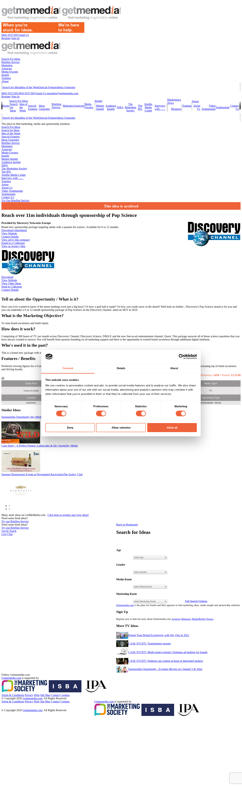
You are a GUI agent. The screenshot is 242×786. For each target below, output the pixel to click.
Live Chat (7, 534)
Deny (70, 427)
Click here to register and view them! (68, 514)
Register (6, 96)
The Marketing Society (130, 107)
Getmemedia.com (125, 605)
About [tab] (174, 368)
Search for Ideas (11, 87)
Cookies (65, 695)
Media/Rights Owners (202, 619)
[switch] (101, 413)
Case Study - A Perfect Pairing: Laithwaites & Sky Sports (39, 445)
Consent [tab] (68, 368)
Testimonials (222, 107)
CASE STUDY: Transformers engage (149, 643)
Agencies (6, 68)
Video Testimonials (208, 107)
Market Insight (100, 107)
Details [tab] (121, 368)
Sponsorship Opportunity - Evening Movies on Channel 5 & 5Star (165, 669)
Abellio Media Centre (148, 107)
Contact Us (7, 197)
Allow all (172, 427)
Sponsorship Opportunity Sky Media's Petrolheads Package (40, 416)
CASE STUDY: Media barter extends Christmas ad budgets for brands (167, 652)
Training (6, 78)
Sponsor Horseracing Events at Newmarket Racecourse (42, 474)
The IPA (140, 107)
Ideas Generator (66, 87)
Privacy (29, 695)
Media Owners (9, 71)
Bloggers (176, 108)
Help (37, 695)
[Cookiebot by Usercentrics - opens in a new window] (181, 356)
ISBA (120, 107)
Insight (5, 74)
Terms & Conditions (12, 695)
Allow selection (121, 427)
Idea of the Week (29, 87)
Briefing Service (10, 62)
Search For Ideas (10, 58)
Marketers (7, 65)
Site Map (45, 695)
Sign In (15, 96)
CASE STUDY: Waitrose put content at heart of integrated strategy (165, 660)
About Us (6, 187)
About (5, 81)
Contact (55, 695)
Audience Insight (110, 107)
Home (5, 105)
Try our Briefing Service (15, 521)
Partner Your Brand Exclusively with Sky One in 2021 (158, 635)
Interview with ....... (160, 107)
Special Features (48, 87)
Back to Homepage (127, 524)
